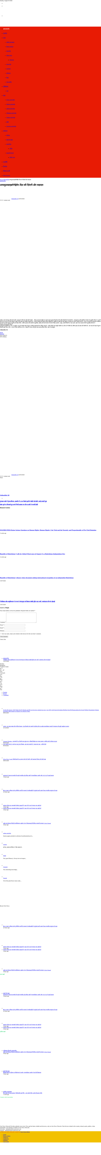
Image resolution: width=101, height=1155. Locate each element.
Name (2, 625)
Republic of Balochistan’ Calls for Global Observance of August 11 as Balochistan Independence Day (32, 554)
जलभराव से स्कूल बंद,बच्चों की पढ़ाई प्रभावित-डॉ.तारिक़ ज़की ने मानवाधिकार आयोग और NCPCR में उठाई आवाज (28, 775)
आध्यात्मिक (8, 144)
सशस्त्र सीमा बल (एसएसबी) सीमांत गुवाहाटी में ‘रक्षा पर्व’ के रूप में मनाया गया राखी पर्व (22, 805)
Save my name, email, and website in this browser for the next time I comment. (21, 633)
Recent (5, 693)
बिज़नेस (5, 166)
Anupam (5, 867)
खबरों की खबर (9, 139)
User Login (6, 1141)
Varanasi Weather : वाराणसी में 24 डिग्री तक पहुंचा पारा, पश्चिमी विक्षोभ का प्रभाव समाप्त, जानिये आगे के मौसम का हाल (30, 741)
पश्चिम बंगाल (9, 55)
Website (2, 630)
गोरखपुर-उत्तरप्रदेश (10, 117)
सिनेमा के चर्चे (6, 171)
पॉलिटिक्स (5, 86)
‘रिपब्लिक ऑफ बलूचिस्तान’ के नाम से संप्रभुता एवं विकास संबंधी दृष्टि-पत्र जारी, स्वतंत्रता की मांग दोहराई (27, 601)
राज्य (4, 38)
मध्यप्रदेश (8, 51)
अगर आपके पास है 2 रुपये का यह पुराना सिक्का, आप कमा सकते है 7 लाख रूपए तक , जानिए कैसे (24, 744)
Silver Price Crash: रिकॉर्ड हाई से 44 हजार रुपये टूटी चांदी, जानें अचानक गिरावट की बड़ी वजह (24, 759)
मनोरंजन (5, 131)
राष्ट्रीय (5, 33)
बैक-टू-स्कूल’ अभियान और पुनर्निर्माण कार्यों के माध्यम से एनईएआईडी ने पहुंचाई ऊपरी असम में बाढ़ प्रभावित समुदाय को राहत (30, 790)
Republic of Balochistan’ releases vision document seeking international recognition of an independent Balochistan (37, 578)
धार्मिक (10, 148)
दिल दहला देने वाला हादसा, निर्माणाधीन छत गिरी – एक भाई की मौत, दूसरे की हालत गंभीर (22, 1093)
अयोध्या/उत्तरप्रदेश (10, 108)
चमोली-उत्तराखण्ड (10, 42)
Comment (3, 622)
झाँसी (7, 122)
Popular (5, 692)
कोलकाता (11, 60)
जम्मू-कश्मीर (9, 82)
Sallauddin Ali (14, 198)
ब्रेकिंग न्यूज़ (12, 157)
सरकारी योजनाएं (10, 153)
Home (1, 179)
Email (2, 628)
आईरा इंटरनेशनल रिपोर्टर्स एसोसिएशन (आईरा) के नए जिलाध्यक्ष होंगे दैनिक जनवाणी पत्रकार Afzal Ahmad (27, 823)
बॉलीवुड (8, 135)
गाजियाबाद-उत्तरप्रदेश (11, 113)
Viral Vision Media (25, 1132)
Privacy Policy (6, 1136)
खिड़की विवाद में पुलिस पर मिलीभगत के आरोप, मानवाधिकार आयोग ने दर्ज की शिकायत (22, 1072)
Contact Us (6, 1139)
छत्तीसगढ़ (8, 73)
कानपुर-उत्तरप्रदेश (10, 100)
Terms (4, 1134)
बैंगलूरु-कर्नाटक (9, 46)
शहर (4, 95)
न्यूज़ (7, 91)
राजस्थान (8, 68)
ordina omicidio (7, 833)
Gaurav (5, 844)
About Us (5, 1137)
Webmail (5, 1140)
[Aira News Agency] (14, 13)
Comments (6, 695)
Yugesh (5, 878)
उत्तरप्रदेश (8, 64)
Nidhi (4, 855)
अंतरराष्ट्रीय (6, 29)
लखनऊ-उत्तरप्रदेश (10, 104)
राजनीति (5, 162)
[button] (50, 314)
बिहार (7, 77)
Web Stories (6, 175)
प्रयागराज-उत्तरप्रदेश (11, 126)
